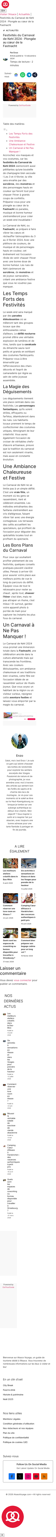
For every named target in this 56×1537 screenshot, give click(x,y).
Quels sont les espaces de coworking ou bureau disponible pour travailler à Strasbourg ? (12, 1195)
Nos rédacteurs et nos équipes (18, 1428)
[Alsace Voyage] (5, 7)
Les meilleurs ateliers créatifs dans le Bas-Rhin (11, 1020)
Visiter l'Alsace (8, 14)
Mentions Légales (11, 1419)
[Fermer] (2, 1535)
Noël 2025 (8, 1399)
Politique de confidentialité (16, 1437)
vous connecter (22, 980)
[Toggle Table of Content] (5, 129)
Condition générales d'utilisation (18, 1423)
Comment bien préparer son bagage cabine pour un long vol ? (28, 946)
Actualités (24, 14)
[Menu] (3, 10)
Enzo (15, 52)
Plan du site (8, 1433)
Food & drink (9, 1390)
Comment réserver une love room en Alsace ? (11, 1092)
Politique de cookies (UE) (15, 1442)
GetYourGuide (25, 105)
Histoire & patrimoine (13, 1394)
